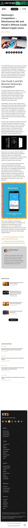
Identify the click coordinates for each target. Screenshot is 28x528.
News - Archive (5, 32)
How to (4, 445)
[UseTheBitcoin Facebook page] (3, 421)
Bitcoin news (6, 431)
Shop (4, 508)
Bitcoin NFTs (6, 436)
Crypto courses (6, 488)
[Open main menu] (24, 9)
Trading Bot (5, 478)
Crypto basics (6, 444)
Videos (4, 475)
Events (4, 469)
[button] (14, 428)
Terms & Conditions (17, 523)
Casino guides (6, 449)
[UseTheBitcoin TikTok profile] (21, 421)
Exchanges (5, 451)
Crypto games (6, 454)
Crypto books (6, 490)
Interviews (5, 476)
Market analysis (6, 466)
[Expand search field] (20, 9)
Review (4, 471)
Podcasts (5, 486)
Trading (5, 456)
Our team (5, 499)
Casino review (6, 473)
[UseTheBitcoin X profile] (12, 421)
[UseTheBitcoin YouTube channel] (9, 421)
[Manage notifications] (25, 525)
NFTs (4, 458)
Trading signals (6, 467)
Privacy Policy (10, 523)
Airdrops (5, 447)
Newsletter (5, 503)
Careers (5, 501)
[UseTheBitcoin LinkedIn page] (18, 421)
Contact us (5, 506)
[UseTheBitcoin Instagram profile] (15, 421)
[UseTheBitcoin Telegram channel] (6, 421)
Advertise (5, 504)
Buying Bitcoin (6, 432)
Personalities (6, 491)
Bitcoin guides (6, 434)
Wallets (4, 453)
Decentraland (10, 226)
